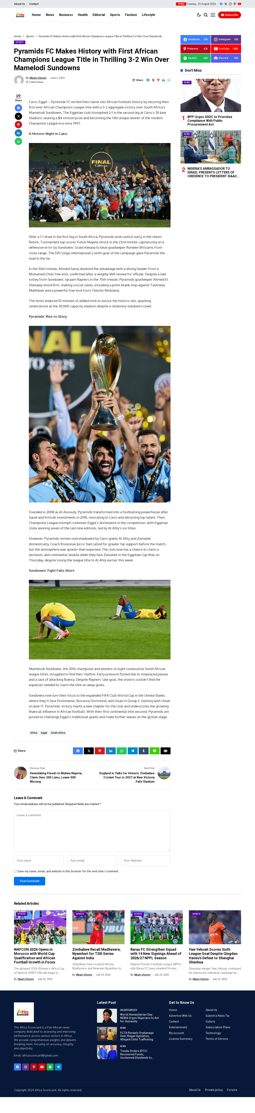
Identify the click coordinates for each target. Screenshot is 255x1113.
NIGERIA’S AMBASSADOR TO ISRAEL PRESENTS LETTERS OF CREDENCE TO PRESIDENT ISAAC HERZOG (212, 174)
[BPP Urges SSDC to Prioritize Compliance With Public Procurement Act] (210, 95)
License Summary (180, 1038)
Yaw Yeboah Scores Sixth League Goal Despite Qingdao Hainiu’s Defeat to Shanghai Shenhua (213, 955)
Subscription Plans (218, 1027)
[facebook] (221, 4)
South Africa (58, 732)
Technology (213, 1033)
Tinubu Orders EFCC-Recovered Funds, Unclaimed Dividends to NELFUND (136, 1055)
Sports (30, 36)
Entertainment (178, 1027)
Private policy (214, 1090)
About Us (19, 3)
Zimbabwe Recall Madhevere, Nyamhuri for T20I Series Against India (96, 953)
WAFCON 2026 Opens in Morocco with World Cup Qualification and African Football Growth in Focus (34, 955)
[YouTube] (239, 4)
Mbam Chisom (37, 77)
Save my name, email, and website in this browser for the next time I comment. (68, 871)
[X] (226, 4)
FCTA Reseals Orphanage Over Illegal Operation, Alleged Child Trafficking (137, 1036)
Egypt (44, 732)
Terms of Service (217, 1038)
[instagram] (230, 4)
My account (176, 1033)
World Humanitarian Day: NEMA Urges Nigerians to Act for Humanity (139, 1018)
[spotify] (50, 1066)
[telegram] (58, 1066)
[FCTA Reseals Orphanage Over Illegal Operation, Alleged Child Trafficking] (107, 1034)
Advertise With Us (180, 1015)
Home (17, 36)
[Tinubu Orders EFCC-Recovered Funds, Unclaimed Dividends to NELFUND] (107, 1052)
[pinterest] (235, 4)
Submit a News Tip (217, 1015)
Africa (33, 732)
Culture (210, 1021)
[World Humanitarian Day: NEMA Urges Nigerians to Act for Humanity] (107, 1016)
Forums (232, 1090)
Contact (34, 3)
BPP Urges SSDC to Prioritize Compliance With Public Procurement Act (209, 120)
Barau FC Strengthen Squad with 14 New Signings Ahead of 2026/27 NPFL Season (155, 953)
